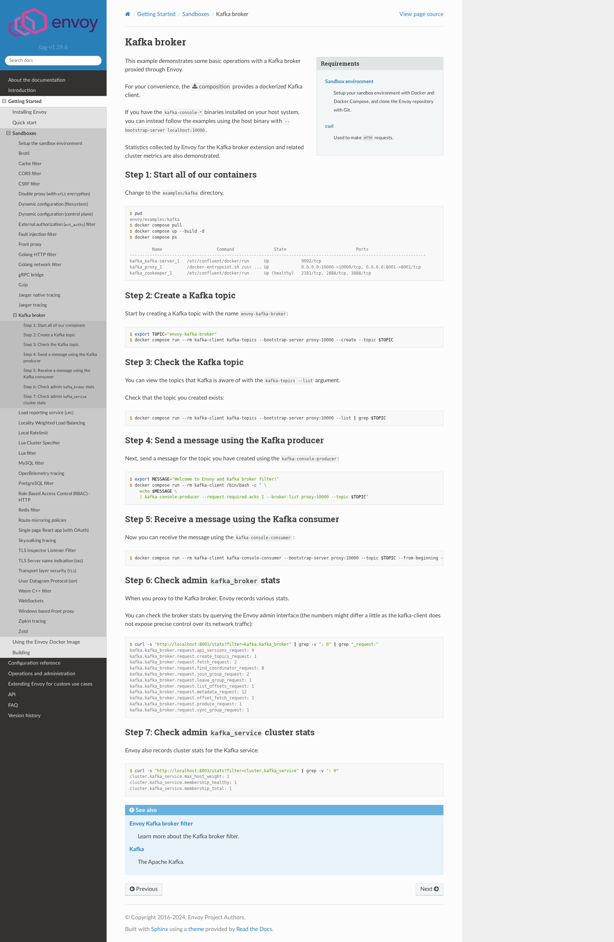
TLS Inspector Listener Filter (47, 550)
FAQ (13, 705)
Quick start (24, 122)
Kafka (136, 849)
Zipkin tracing (32, 621)
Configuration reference (34, 663)
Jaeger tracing (32, 305)
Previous (146, 889)
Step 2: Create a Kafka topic (49, 335)
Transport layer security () (47, 571)
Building (21, 652)
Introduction (22, 90)
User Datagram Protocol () (47, 581)
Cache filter (30, 164)
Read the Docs (254, 929)
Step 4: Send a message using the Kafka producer (60, 358)
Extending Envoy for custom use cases (50, 684)
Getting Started (25, 101)
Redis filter (29, 510)
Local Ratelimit (33, 433)
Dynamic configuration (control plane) (55, 214)
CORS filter (29, 174)
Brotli (23, 153)
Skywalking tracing (37, 540)
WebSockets (31, 601)
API (12, 694)
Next (427, 889)
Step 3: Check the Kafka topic (51, 345)
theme (196, 929)
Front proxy (30, 244)
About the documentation (36, 80)
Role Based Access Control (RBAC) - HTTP (54, 497)
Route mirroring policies (42, 520)
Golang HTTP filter (37, 255)
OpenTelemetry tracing (41, 473)
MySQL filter (31, 463)
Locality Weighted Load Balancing (51, 423)
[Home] (127, 14)
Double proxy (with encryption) (54, 194)
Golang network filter (39, 264)
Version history (24, 715)
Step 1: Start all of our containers (54, 325)
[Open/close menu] (4, 101)
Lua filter (27, 453)
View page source (421, 14)
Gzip (23, 285)
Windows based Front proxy (46, 611)
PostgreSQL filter (36, 483)
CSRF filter (29, 184)
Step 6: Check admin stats (58, 387)
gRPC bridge (31, 275)
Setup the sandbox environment (50, 143)
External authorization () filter (57, 224)
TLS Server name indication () (50, 561)
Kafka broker (31, 315)
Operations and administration (41, 673)
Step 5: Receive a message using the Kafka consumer (56, 374)
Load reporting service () (45, 413)
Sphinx (159, 929)
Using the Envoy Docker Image (46, 642)
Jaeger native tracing (39, 295)
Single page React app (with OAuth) (53, 530)
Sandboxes (24, 133)
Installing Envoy (29, 112)
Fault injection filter (37, 234)
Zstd (23, 631)
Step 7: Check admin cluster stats (54, 400)
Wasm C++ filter (35, 591)
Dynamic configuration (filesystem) (53, 204)
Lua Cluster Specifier (39, 443)
